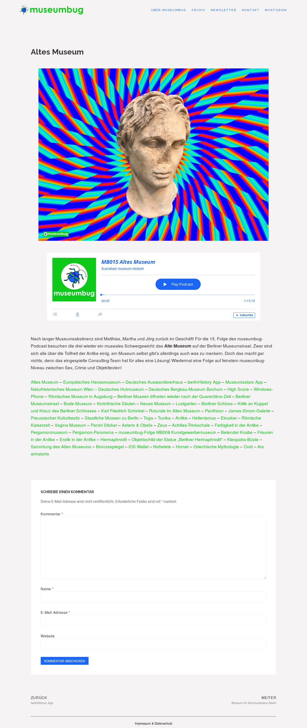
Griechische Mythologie (216, 446)
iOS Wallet (139, 446)
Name (47, 588)
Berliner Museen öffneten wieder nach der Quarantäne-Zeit (174, 396)
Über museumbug (168, 10)
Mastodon (276, 10)
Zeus (162, 425)
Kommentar (52, 513)
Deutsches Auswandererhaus (154, 382)
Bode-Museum (78, 403)
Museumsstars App (244, 382)
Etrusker (229, 418)
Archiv (198, 10)
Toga (148, 418)
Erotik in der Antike (78, 439)
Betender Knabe (237, 432)
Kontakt (251, 10)
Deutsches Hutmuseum (121, 389)
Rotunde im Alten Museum (174, 410)
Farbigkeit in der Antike (237, 425)
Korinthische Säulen (116, 403)
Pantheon (214, 410)
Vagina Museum (70, 425)
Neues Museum (156, 403)
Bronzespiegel (110, 446)
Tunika (164, 418)
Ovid (248, 446)
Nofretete (162, 446)
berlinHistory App (204, 382)
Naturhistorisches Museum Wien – (64, 389)
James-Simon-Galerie (249, 410)
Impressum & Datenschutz (153, 723)
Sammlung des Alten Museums (61, 446)
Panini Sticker (104, 425)
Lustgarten (186, 403)
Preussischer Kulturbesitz (55, 418)
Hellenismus (204, 418)
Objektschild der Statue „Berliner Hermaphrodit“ (176, 439)
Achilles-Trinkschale (191, 425)
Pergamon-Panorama (93, 432)
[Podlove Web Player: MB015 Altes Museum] (153, 286)
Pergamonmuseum (49, 432)
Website (48, 635)
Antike (181, 418)
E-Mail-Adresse (55, 612)
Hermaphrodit (113, 439)
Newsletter (223, 10)
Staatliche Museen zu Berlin (112, 418)
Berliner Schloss (217, 403)
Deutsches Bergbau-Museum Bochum (186, 389)
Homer (182, 446)
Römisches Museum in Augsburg (80, 396)
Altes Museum (44, 382)
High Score (238, 389)
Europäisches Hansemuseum (92, 382)
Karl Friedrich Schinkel (122, 410)
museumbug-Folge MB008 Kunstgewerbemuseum (167, 432)
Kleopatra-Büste (242, 439)
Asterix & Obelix (137, 425)
